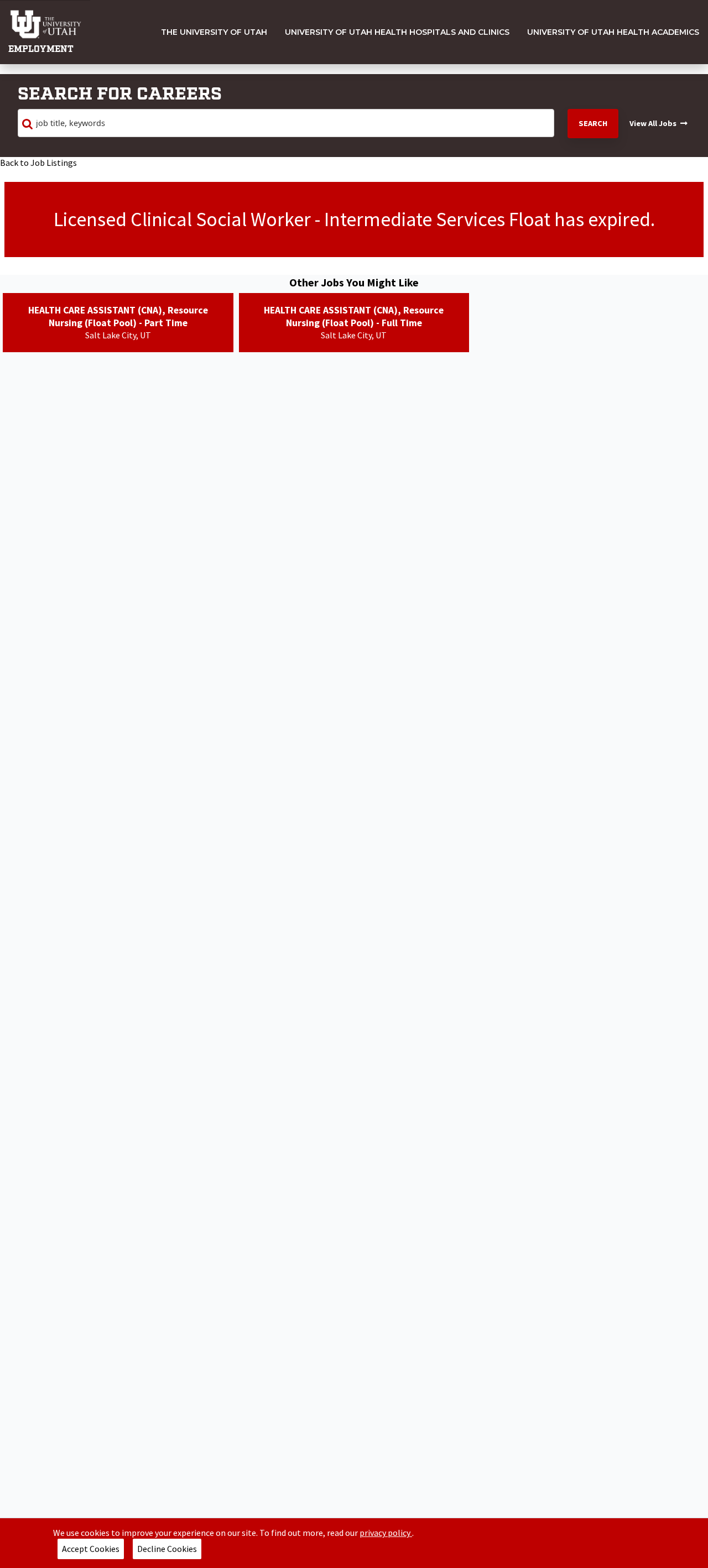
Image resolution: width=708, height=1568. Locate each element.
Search (593, 123)
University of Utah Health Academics (613, 32)
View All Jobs (652, 123)
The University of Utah (214, 32)
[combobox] (286, 123)
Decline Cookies (167, 1548)
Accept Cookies (90, 1548)
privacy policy (386, 1532)
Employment (41, 49)
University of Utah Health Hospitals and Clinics (397, 32)
